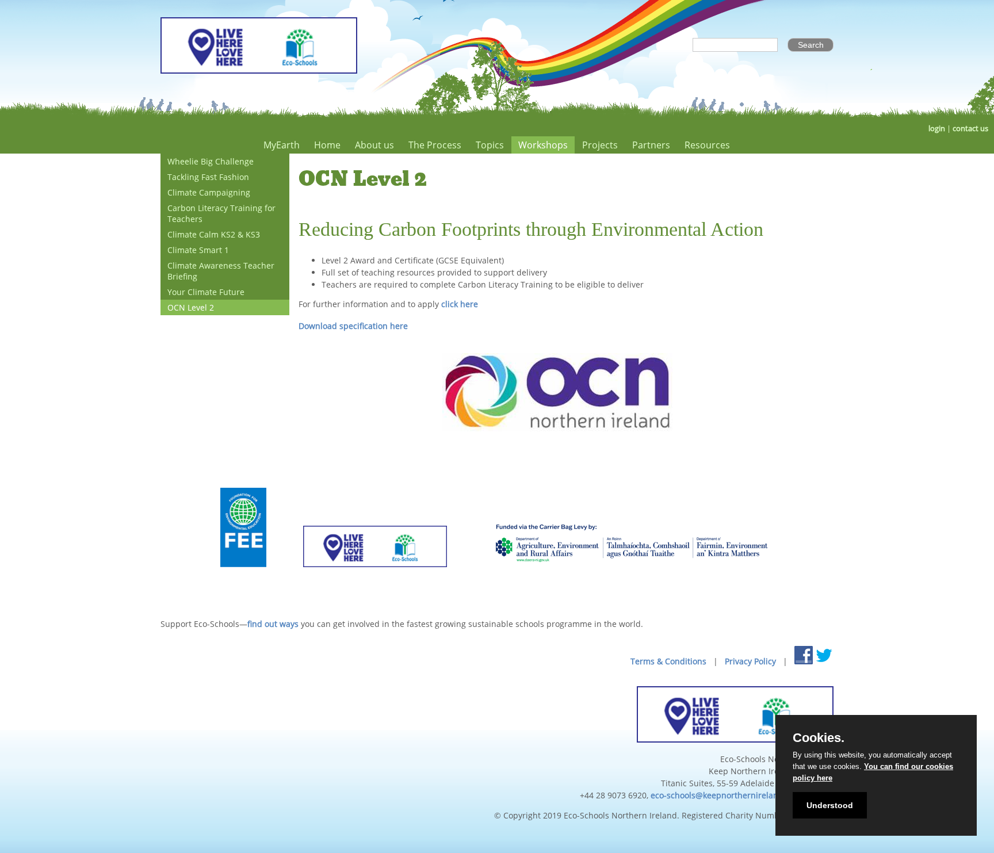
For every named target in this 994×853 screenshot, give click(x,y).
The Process (434, 145)
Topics (490, 145)
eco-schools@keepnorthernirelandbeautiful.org (742, 795)
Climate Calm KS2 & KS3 (213, 234)
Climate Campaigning (208, 192)
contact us (970, 128)
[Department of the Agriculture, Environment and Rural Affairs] (631, 581)
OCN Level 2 (190, 307)
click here (458, 304)
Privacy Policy (750, 661)
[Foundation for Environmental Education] (243, 581)
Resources (707, 145)
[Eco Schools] (375, 581)
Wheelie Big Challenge (210, 161)
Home (327, 145)
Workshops (543, 145)
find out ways (273, 623)
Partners (651, 145)
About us (374, 145)
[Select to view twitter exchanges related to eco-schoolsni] (824, 655)
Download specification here (353, 325)
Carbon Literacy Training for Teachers (221, 213)
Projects (600, 145)
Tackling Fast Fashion (208, 176)
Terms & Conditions (668, 661)
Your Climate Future (205, 291)
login (936, 128)
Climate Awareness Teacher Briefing (220, 271)
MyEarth (281, 145)
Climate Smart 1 (198, 249)
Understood (829, 805)
